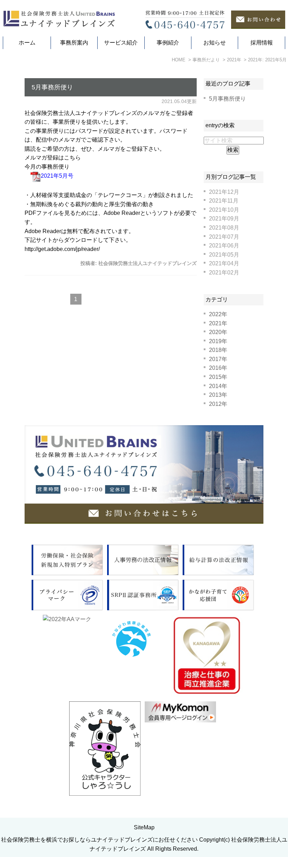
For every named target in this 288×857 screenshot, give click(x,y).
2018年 (218, 350)
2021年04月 (224, 263)
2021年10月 (224, 210)
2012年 (218, 404)
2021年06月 (224, 246)
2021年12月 (224, 192)
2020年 (218, 332)
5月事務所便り (52, 87)
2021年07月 (224, 237)
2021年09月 (224, 219)
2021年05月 (224, 255)
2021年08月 (224, 228)
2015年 (218, 377)
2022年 (218, 314)
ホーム (27, 43)
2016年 (218, 368)
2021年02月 (224, 273)
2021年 (218, 323)
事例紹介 (168, 43)
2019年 (218, 341)
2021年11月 (223, 201)
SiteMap (144, 827)
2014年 (218, 386)
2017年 (218, 359)
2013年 (218, 395)
